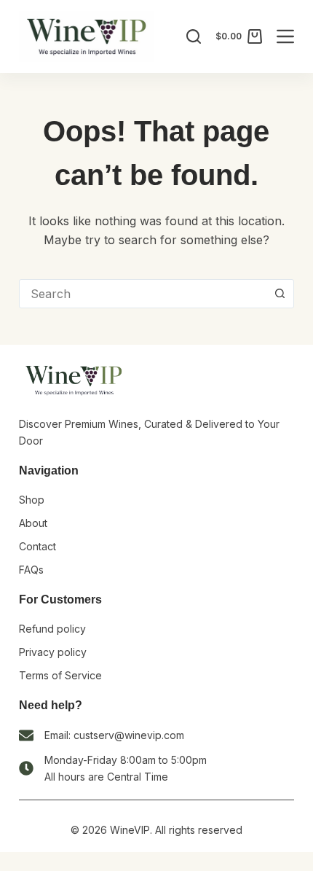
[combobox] (143, 293)
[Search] (193, 36)
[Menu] (285, 36)
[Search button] (279, 294)
